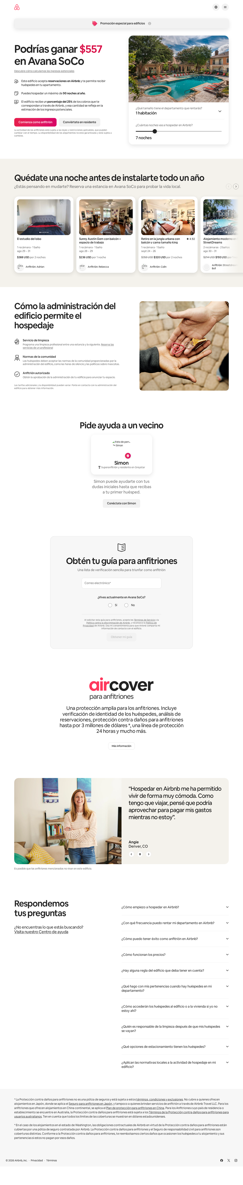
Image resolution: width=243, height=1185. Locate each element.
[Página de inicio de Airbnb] (17, 7)
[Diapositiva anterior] (131, 854)
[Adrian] (20, 267)
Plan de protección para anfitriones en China (135, 1108)
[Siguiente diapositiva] (148, 854)
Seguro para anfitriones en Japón (90, 1104)
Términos (51, 1160)
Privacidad (37, 1160)
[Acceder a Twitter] (228, 1160)
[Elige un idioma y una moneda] (216, 7)
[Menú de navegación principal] (225, 7)
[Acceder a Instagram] (235, 1160)
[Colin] (144, 267)
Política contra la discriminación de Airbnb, (108, 622)
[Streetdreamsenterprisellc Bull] (206, 267)
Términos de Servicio (144, 620)
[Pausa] (140, 854)
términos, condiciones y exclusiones (159, 1099)
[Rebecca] (82, 267)
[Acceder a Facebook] (221, 1160)
